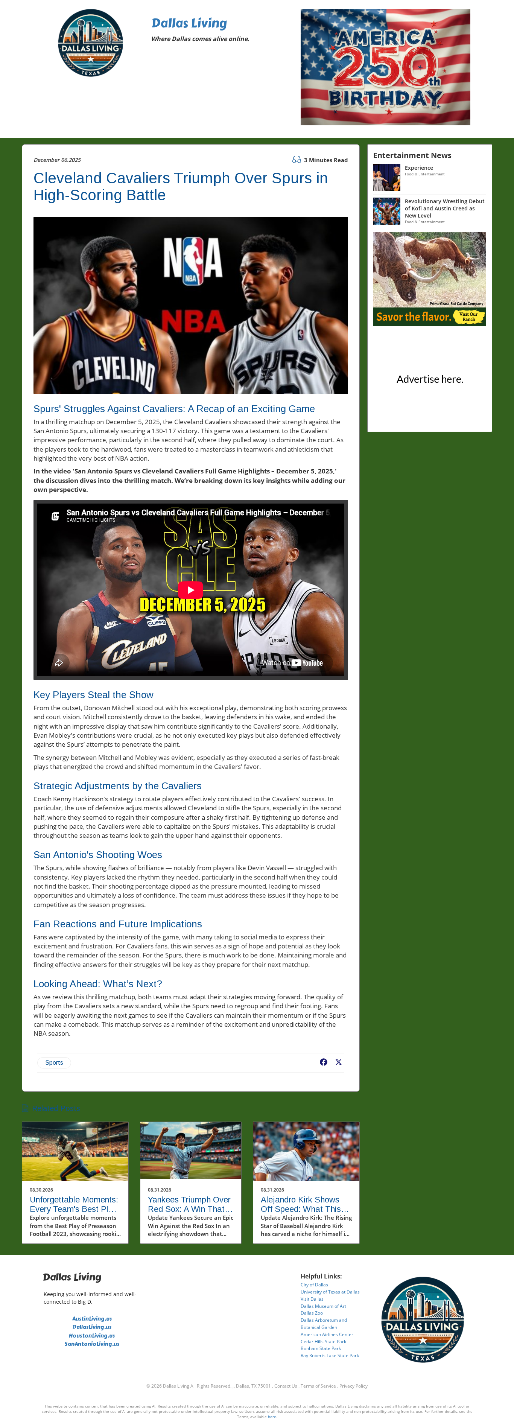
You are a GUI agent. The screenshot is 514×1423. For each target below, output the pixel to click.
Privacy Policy (353, 1386)
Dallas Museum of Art (323, 1306)
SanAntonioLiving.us (92, 1344)
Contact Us (285, 1386)
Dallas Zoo (312, 1313)
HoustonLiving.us (92, 1336)
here (272, 1416)
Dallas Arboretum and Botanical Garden (324, 1323)
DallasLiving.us (92, 1327)
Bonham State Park (321, 1348)
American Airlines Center (327, 1334)
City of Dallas (314, 1284)
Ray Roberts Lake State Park (330, 1355)
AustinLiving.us (92, 1319)
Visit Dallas (312, 1299)
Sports (54, 1062)
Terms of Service (318, 1386)
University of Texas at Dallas (330, 1292)
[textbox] (220, 31)
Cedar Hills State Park (323, 1341)
